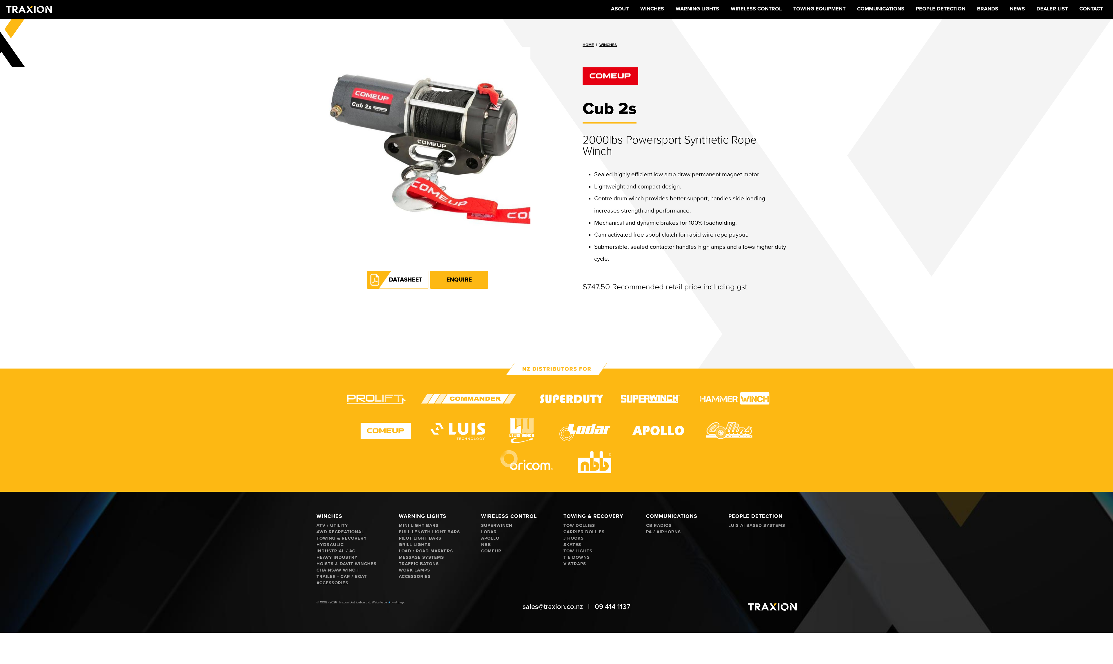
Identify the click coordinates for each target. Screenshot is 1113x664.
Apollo (490, 538)
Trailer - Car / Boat (342, 576)
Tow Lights (577, 551)
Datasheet (405, 279)
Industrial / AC (336, 551)
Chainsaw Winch (338, 570)
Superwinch (496, 525)
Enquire (459, 279)
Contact (1091, 9)
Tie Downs (576, 557)
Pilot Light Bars (420, 538)
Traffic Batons (419, 563)
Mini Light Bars (419, 525)
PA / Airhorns (663, 531)
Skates (572, 544)
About (620, 9)
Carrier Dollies (584, 531)
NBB (486, 544)
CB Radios (659, 525)
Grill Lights (414, 544)
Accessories (332, 582)
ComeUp (491, 551)
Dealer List (1052, 9)
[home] (29, 9)
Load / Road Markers (426, 551)
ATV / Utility (332, 525)
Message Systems (421, 557)
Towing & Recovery (342, 538)
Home (588, 45)
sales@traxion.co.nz (553, 607)
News (1017, 9)
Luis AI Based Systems (756, 525)
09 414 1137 (612, 607)
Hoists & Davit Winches (347, 563)
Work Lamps (414, 570)
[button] (652, 9)
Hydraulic (330, 544)
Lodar (489, 531)
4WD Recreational (340, 531)
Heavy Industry (337, 557)
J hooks (573, 538)
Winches (608, 45)
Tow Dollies (579, 525)
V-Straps (574, 563)
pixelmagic (398, 602)
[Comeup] (685, 76)
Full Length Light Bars (429, 531)
